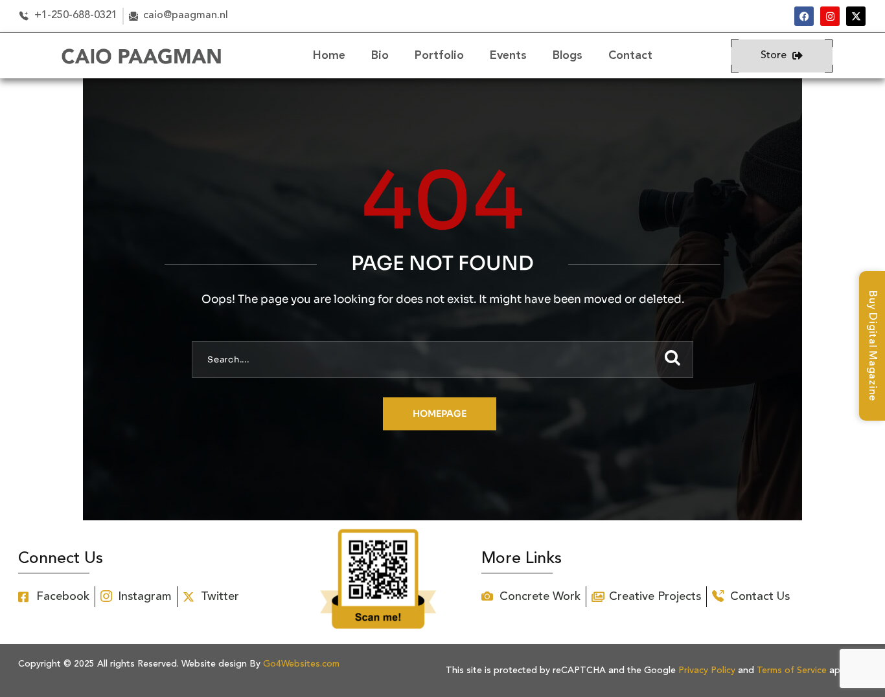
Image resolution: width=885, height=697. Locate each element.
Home (329, 55)
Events (508, 55)
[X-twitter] (856, 16)
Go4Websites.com (301, 664)
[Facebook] (804, 16)
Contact (630, 55)
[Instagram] (830, 16)
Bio (380, 55)
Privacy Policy (706, 670)
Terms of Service (792, 670)
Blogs (567, 55)
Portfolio (439, 55)
